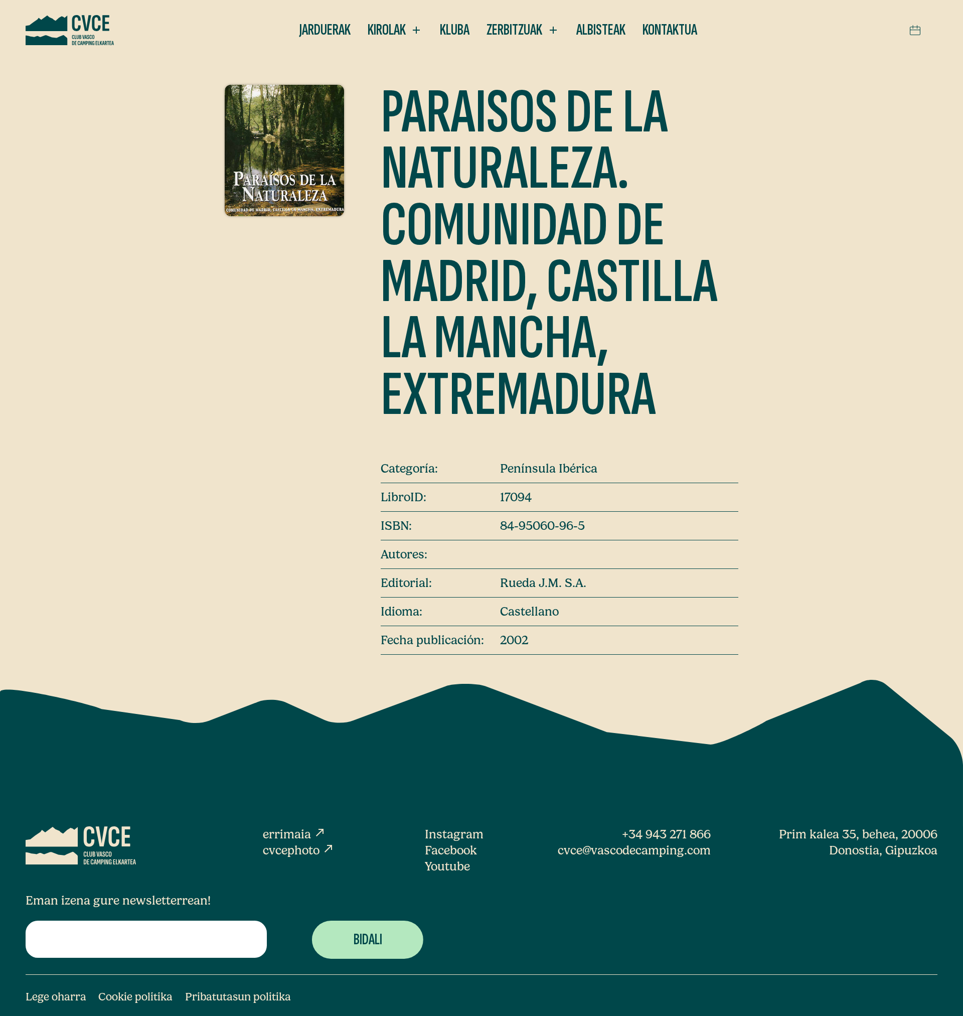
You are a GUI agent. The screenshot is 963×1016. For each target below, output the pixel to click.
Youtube (447, 866)
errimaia (294, 834)
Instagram (454, 834)
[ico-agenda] (915, 30)
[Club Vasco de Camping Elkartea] (70, 30)
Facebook (451, 850)
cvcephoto (299, 850)
